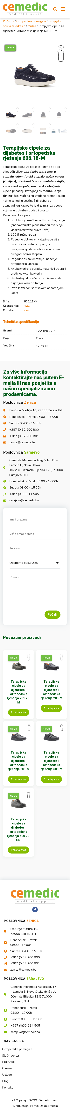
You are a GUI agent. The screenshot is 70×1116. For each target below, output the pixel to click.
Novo (26, 310)
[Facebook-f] (35, 909)
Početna (8, 21)
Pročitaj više (18, 712)
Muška (32, 26)
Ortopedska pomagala (31, 21)
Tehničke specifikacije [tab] (21, 322)
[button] (55, 9)
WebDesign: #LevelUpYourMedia (35, 1106)
